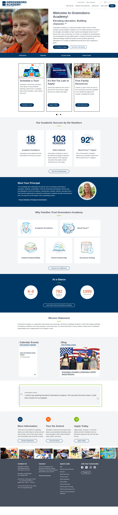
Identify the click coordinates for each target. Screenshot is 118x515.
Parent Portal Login (65, 484)
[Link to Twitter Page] (86, 467)
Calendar (43, 55)
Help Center (104, 6)
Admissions (95, 6)
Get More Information (78, 47)
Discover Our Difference (59, 268)
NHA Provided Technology (66, 486)
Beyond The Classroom (83, 6)
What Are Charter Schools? (67, 469)
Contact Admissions (27, 441)
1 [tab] (56, 114)
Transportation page (27, 487)
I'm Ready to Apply (61, 47)
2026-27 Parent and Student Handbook (67, 492)
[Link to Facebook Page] (82, 467)
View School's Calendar (28, 345)
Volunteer (62, 471)
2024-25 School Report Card (67, 489)
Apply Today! (53, 105)
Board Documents (64, 474)
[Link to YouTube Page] (95, 467)
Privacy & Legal (64, 476)
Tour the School (54, 441)
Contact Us (86, 472)
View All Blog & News (68, 345)
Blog (61, 466)
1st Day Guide (65, 55)
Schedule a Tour (27, 105)
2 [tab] (58, 114)
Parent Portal (81, 2)
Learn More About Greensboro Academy (59, 305)
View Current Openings (45, 475)
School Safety (63, 481)
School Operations (64, 479)
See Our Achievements (59, 171)
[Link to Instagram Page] (91, 467)
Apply (112, 6)
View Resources (82, 105)
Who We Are (70, 6)
